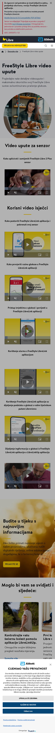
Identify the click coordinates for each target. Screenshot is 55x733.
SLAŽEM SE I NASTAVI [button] (28, 705)
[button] (46, 46)
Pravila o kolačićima (9, 720)
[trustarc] (31, 731)
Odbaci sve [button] (28, 711)
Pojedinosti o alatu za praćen (12, 726)
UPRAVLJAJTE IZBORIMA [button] (28, 698)
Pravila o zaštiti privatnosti (26, 720)
